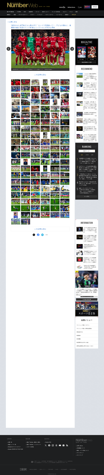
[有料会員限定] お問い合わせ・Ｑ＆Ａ (85, 346)
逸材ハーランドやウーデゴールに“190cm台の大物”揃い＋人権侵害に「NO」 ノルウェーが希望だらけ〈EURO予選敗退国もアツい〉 (87, 191)
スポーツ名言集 (30, 446)
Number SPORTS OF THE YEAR (15, 449)
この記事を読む (40, 75)
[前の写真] (8, 49)
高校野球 (31, 11)
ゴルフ (64, 11)
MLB (25, 11)
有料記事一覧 (80, 332)
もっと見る (86, 196)
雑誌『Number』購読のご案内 (33, 442)
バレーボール (59, 14)
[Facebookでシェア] (38, 235)
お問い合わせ (80, 445)
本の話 (56, 469)
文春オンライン (42, 469)
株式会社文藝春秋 (33, 469)
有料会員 (95, 6)
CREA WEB (50, 469)
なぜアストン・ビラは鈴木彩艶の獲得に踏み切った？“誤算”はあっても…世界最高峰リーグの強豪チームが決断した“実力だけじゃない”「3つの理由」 (88, 169)
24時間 (87, 154)
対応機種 (79, 339)
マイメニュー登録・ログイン (83, 325)
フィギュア (39, 14)
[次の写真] (72, 49)
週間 (92, 154)
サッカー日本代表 (56, 11)
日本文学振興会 (72, 469)
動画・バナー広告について (83, 450)
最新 (82, 154)
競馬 (77, 11)
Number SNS (48, 442)
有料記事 (74, 14)
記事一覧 (10, 442)
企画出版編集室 (64, 469)
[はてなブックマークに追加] (42, 235)
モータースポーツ (23, 14)
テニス (71, 11)
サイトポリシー (80, 452)
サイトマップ (80, 455)
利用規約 (79, 335)
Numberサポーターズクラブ (14, 446)
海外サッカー (45, 11)
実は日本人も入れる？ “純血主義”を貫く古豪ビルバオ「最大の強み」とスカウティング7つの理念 (88, 183)
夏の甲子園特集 (10, 11)
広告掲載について (81, 448)
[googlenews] (63, 445)
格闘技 (8, 14)
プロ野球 (19, 11)
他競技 (66, 14)
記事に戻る (12, 22)
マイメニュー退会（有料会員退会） (84, 328)
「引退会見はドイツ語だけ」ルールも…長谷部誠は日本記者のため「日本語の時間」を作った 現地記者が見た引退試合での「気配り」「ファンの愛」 (88, 176)
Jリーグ (37, 11)
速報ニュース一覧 (12, 444)
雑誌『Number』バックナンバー (34, 444)
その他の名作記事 (86, 299)
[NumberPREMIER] (87, 7)
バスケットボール (49, 14)
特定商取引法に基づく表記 (82, 342)
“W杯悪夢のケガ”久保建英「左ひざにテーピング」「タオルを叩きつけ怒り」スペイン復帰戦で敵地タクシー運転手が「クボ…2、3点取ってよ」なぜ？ (88, 161)
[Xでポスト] (34, 235)
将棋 (15, 14)
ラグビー (32, 14)
